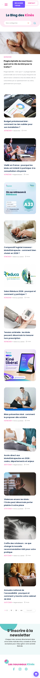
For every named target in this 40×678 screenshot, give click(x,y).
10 (11, 610)
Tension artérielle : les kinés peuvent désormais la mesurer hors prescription (19, 335)
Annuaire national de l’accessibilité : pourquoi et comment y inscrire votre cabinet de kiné (20, 594)
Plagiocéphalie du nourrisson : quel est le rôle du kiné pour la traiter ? (18, 64)
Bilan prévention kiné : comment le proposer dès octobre (19, 416)
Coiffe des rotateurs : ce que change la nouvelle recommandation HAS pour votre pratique (20, 547)
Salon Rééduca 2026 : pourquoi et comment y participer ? (20, 293)
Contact (31, 3)
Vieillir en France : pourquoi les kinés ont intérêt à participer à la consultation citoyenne (19, 168)
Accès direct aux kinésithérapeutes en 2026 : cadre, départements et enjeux (19, 458)
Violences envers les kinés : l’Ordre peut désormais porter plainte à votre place (18, 502)
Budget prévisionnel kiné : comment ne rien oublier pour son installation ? (18, 124)
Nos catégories (11, 23)
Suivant (29, 610)
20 (16, 610)
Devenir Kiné (16, 130)
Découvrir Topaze (19, 4)
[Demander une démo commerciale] (36, 674)
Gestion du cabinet (18, 256)
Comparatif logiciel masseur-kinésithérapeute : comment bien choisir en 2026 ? (20, 250)
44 (21, 610)
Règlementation (17, 174)
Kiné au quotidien (18, 297)
